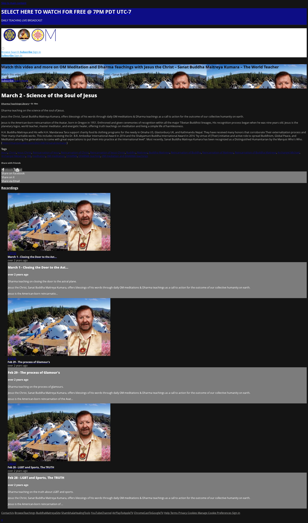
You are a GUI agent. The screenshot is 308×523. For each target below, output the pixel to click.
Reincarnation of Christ (75, 152)
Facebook (7, 169)
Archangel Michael (289, 152)
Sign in (37, 52)
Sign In (18, 55)
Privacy (183, 513)
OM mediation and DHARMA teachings (125, 156)
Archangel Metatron (13, 156)
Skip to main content (13, 3)
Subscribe (7, 80)
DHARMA (71, 156)
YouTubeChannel (101, 513)
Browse (6, 52)
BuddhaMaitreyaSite (48, 513)
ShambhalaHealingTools (75, 513)
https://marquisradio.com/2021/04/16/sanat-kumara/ (34, 143)
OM (29, 156)
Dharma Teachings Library (15, 103)
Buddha (131, 152)
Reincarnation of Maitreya (218, 152)
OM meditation (56, 156)
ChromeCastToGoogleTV (148, 513)
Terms (174, 513)
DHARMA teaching (89, 156)
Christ (12, 152)
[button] (3, 48)
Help (167, 513)
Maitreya (142, 152)
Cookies (193, 513)
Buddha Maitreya (159, 152)
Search (15, 52)
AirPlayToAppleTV (122, 513)
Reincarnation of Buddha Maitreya (255, 152)
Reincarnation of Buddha (186, 152)
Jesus (4, 152)
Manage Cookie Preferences (215, 513)
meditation (39, 156)
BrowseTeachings (25, 513)
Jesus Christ (24, 152)
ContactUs (7, 513)
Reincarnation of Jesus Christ (107, 152)
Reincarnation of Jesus (46, 152)
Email (19, 169)
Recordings (9, 188)
